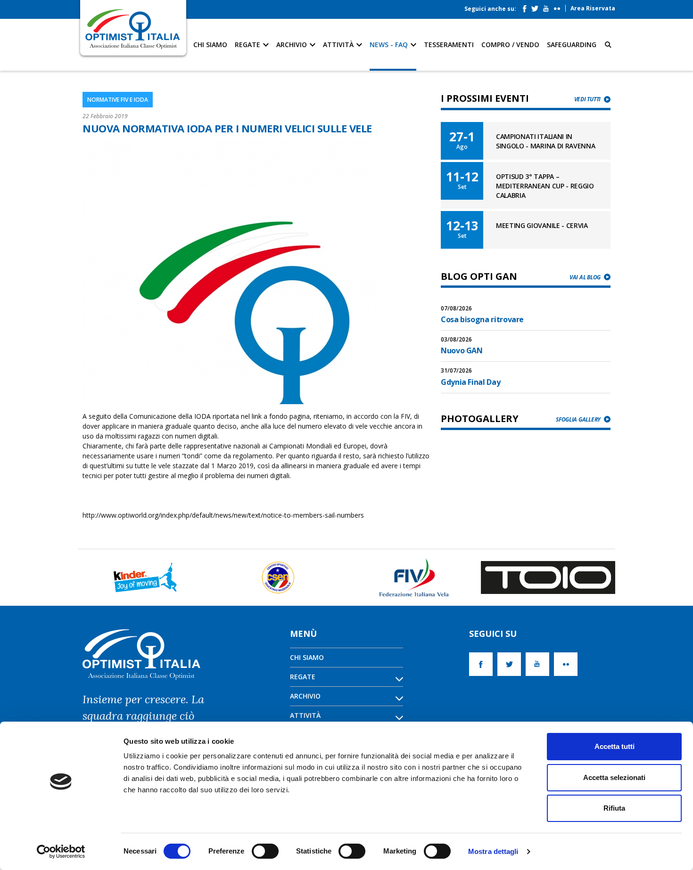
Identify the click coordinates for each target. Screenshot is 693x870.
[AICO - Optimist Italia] (133, 28)
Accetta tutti (614, 746)
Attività (339, 44)
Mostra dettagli (493, 851)
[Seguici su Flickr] (559, 6)
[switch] (265, 851)
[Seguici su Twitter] (537, 6)
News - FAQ (390, 44)
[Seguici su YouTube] (548, 6)
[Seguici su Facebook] (527, 6)
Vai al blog (585, 277)
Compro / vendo (510, 44)
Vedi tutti (587, 99)
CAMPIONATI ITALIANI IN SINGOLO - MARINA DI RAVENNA (545, 141)
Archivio (292, 44)
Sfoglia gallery (578, 419)
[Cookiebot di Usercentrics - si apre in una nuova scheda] (61, 852)
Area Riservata (592, 8)
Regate (248, 44)
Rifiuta (614, 808)
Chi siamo (210, 44)
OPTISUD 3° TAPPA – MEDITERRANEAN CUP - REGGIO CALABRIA (545, 186)
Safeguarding (571, 44)
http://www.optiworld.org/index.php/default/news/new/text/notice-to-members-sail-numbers (223, 515)
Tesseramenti (449, 44)
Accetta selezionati (614, 777)
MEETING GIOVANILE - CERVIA (542, 225)
